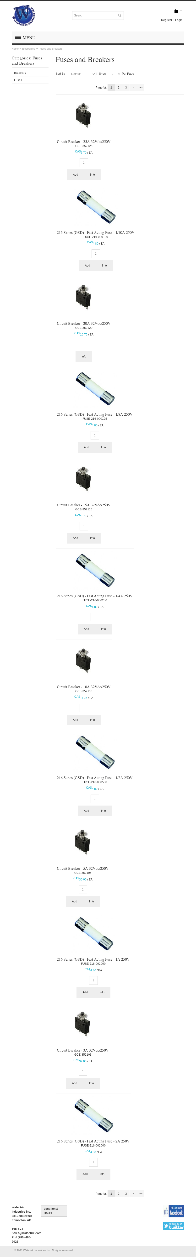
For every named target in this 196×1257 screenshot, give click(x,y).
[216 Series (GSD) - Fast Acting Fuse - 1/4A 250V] (95, 570)
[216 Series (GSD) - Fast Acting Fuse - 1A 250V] (93, 934)
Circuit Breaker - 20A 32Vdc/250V (84, 323)
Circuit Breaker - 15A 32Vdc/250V (84, 504)
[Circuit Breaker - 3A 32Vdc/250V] (83, 1023)
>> (140, 87)
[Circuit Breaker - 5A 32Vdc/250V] (83, 841)
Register (166, 20)
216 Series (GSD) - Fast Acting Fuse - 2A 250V (93, 1140)
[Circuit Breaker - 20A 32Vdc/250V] (84, 296)
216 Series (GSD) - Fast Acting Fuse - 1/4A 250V (95, 595)
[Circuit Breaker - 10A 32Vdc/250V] (84, 660)
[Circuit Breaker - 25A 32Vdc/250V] (84, 115)
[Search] (119, 15)
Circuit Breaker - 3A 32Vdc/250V (83, 1050)
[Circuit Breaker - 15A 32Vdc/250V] (84, 478)
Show (102, 73)
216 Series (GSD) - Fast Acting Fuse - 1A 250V (93, 959)
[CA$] (176, 11)
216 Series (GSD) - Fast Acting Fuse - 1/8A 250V (95, 414)
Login (179, 20)
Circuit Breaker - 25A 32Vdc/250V (84, 141)
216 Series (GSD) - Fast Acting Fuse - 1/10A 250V (96, 232)
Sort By (60, 73)
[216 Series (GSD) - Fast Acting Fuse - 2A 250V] (93, 1115)
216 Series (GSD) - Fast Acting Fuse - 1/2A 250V (95, 777)
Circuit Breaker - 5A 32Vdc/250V (83, 868)
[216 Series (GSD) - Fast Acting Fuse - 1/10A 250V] (96, 207)
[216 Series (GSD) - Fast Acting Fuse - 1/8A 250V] (95, 389)
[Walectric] (24, 15)
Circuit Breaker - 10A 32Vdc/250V (84, 686)
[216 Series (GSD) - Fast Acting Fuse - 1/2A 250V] (95, 752)
